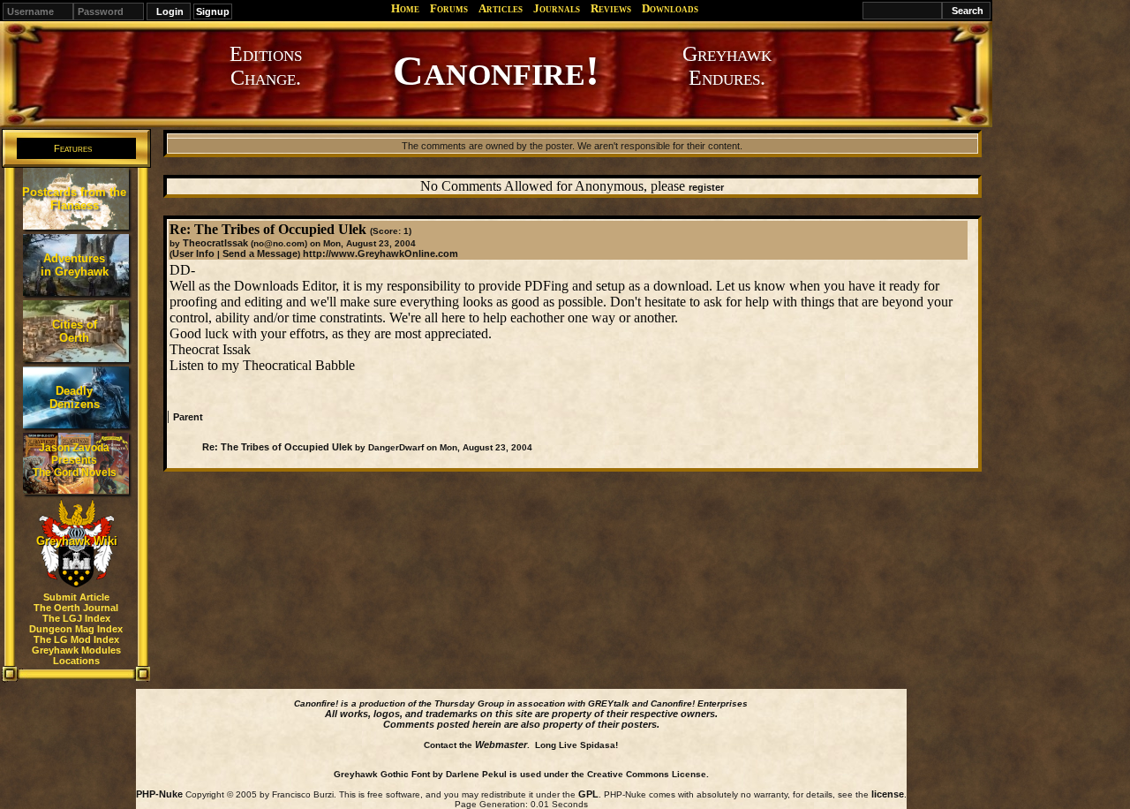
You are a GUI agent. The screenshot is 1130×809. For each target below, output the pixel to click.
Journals (556, 8)
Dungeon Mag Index (76, 629)
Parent (188, 417)
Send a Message (260, 253)
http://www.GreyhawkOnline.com (380, 253)
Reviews (611, 8)
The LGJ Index (76, 618)
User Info (193, 253)
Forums (449, 8)
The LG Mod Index (76, 639)
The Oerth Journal (76, 607)
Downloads (670, 8)
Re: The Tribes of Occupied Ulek (277, 447)
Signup (213, 11)
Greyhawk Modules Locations (76, 655)
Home (405, 8)
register (706, 187)
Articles (500, 8)
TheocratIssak (215, 243)
